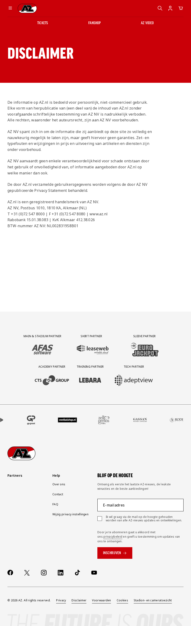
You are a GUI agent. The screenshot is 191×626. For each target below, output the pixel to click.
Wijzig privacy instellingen (70, 514)
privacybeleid (112, 537)
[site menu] (10, 8)
